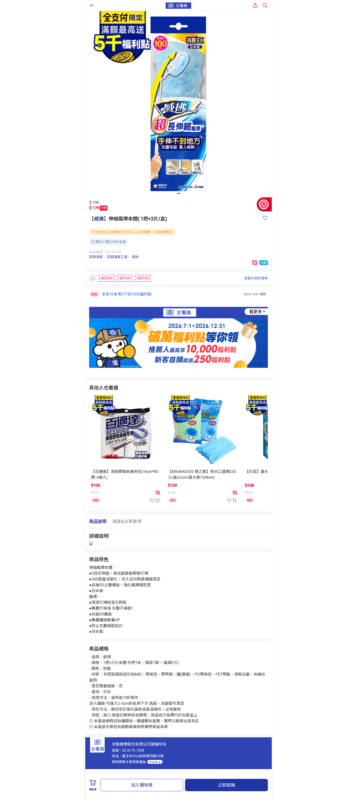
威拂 (99, 219)
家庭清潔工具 (117, 257)
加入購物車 (142, 785)
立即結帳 (226, 785)
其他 (135, 257)
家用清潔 (96, 257)
